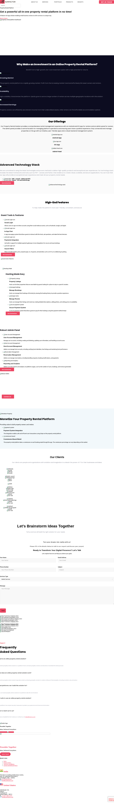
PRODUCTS (69, 2)
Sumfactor (62, 801)
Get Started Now (6, 183)
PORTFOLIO (58, 2)
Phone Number (4, 567)
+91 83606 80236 (7, 779)
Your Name (3, 557)
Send (2, 610)
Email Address (62, 557)
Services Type (4, 576)
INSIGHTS (80, 2)
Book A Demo (4, 18)
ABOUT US (34, 2)
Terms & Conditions (9, 764)
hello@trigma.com (30, 717)
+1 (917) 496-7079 (7, 795)
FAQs (5, 761)
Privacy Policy (7, 762)
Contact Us (7, 396)
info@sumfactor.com (7, 780)
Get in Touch (106, 2)
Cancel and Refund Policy (11, 765)
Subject (60, 567)
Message (2, 586)
